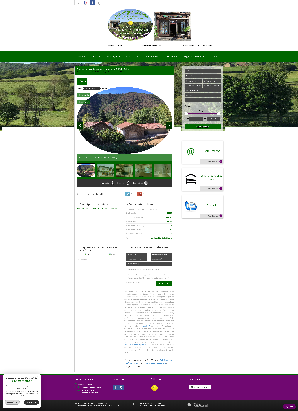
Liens (103, 405)
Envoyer (164, 283)
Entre (187, 118)
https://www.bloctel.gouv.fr (135, 345)
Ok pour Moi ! (31, 402)
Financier (153, 209)
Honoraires (172, 56)
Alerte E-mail (132, 56)
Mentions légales (87, 405)
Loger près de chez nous (195, 56)
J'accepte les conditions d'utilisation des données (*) (145, 269)
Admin (108, 405)
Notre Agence (113, 56)
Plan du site (77, 405)
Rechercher (202, 126)
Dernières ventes (153, 56)
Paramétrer (12, 402)
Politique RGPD (115, 405)
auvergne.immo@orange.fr (152, 45)
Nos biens (95, 56)
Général (131, 209)
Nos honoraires (97, 405)
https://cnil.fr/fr (144, 326)
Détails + (142, 209)
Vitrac (87, 72)
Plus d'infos (215, 161)
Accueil (81, 56)
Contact (216, 56)
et (205, 118)
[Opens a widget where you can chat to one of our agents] (289, 407)
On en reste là (30, 377)
